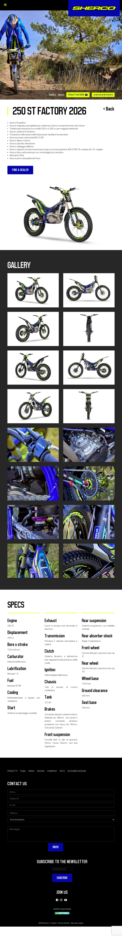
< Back (109, 109)
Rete (62, 771)
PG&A (23, 771)
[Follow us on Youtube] (65, 899)
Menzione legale (77, 923)
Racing (40, 771)
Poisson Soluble (63, 923)
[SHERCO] (94, 8)
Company (52, 771)
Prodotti (12, 771)
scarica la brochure (103, 94)
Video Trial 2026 (76, 94)
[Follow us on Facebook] (57, 899)
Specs (61, 95)
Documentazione (77, 771)
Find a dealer (20, 170)
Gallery (52, 95)
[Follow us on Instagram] (61, 899)
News (31, 771)
